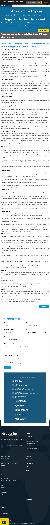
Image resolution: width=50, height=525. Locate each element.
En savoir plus (16, 2)
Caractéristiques (30, 439)
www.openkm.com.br (22, 397)
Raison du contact (8, 336)
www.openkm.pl (22, 413)
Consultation (29, 458)
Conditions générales (24, 523)
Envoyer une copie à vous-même (12, 355)
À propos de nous (5, 511)
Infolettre (3, 487)
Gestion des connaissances (7, 461)
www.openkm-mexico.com (24, 408)
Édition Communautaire (31, 448)
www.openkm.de (22, 401)
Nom (5, 322)
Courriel (28, 322)
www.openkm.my (22, 406)
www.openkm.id (23, 404)
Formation (28, 456)
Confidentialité (32, 523)
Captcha (11, 358)
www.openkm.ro (22, 415)
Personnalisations (30, 461)
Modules (3, 465)
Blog (2, 485)
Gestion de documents (6, 456)
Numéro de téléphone (9, 329)
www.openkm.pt (22, 414)
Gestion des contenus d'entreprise (9, 463)
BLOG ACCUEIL (43, 306)
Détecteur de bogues (6, 490)
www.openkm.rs (21, 417)
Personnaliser (45, 2)
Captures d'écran (5, 492)
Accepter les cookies (31, 2)
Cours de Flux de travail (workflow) (9, 480)
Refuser (38, 2)
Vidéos (2, 494)
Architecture (29, 436)
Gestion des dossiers (5, 458)
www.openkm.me (24, 409)
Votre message (11, 343)
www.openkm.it (20, 405)
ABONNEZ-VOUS (43, 30)
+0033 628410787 (18, 381)
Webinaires (28, 502)
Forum (2, 483)
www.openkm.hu (22, 402)
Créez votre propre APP (6, 468)
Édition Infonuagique (31, 445)
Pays (27, 329)
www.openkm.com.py (23, 411)
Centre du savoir (5, 478)
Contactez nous (4, 513)
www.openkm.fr (21, 400)
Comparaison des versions (32, 441)
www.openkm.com (22, 418)
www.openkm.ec (22, 399)
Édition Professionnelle (31, 443)
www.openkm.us (20, 419)
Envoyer (8, 367)
